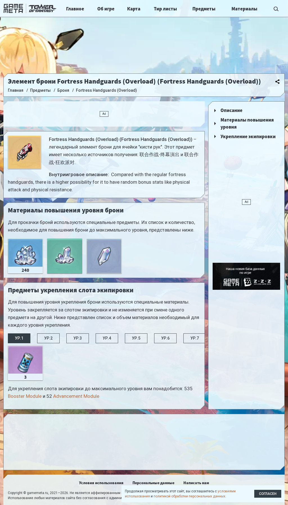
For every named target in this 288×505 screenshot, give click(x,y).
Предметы (203, 9)
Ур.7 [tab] (194, 338)
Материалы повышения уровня (247, 123)
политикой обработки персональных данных (189, 496)
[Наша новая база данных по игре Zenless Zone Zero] (246, 276)
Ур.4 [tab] (107, 338)
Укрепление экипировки (248, 136)
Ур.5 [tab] (136, 338)
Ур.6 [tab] (165, 338)
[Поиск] (276, 8)
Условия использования (101, 482)
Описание (231, 110)
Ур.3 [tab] (77, 338)
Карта (133, 9)
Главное (75, 9)
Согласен (267, 494)
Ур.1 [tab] (19, 338)
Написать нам (196, 482)
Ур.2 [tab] (48, 338)
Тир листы (165, 9)
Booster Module (25, 396)
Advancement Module (76, 396)
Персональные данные (153, 482)
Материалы (244, 9)
